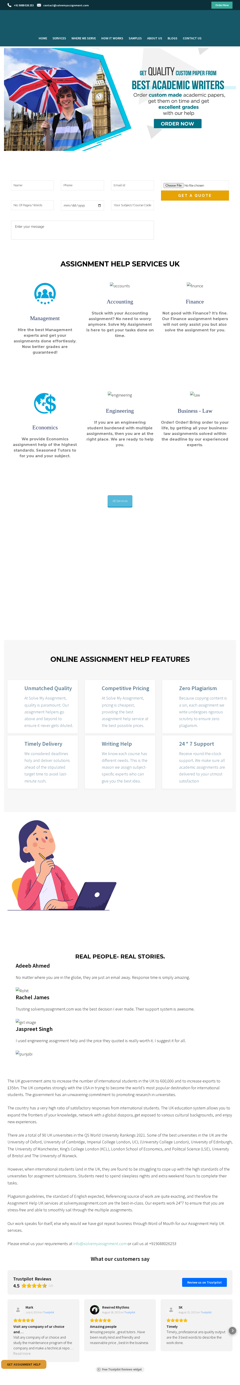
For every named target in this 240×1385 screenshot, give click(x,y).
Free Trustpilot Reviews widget (122, 1369)
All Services (120, 501)
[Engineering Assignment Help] (120, 457)
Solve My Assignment (120, 18)
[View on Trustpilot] (18, 1309)
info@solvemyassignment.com (100, 1243)
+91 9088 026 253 (24, 5)
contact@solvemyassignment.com (66, 5)
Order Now (222, 5)
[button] (7, 1330)
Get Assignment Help (24, 1364)
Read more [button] (22, 1353)
